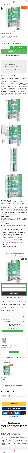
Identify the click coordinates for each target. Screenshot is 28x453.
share (14, 31)
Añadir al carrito (18, 47)
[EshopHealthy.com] (14, 1)
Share (12, 334)
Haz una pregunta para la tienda (11, 56)
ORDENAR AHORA (14, 352)
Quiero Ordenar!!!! (14, 293)
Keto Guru (7, 362)
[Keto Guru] (7, 370)
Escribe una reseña (13, 331)
